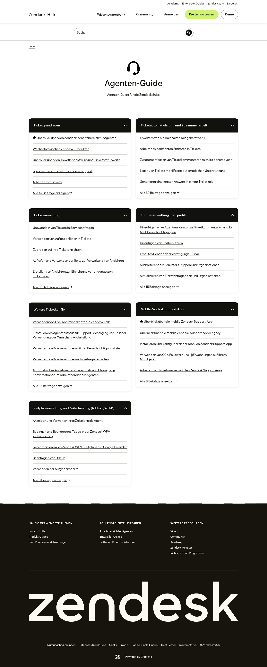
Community (144, 14)
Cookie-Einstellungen (145, 645)
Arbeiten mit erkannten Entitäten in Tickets (170, 149)
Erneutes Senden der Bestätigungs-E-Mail (170, 254)
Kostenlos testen (201, 14)
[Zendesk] (133, 601)
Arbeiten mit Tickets (47, 182)
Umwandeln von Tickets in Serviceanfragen (63, 228)
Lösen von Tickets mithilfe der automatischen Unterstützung (183, 171)
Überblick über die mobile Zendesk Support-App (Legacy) (180, 333)
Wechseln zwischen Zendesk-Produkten (61, 149)
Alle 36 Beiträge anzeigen (51, 386)
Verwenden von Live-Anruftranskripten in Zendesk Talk (71, 322)
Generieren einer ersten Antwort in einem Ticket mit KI (178, 182)
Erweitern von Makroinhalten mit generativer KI (173, 138)
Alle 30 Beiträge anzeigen (158, 193)
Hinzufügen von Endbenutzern (161, 243)
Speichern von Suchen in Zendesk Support (62, 171)
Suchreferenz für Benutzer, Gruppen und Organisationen (179, 265)
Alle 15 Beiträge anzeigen (157, 287)
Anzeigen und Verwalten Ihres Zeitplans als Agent (68, 421)
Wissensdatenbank (111, 15)
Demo (229, 14)
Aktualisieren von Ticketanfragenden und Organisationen (180, 276)
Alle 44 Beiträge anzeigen (51, 193)
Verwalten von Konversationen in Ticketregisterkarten (71, 359)
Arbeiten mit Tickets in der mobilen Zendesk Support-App (181, 370)
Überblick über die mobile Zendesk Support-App (178, 322)
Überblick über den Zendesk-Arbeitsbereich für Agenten (76, 138)
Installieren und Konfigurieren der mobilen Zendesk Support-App (186, 344)
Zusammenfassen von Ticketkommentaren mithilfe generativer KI (186, 160)
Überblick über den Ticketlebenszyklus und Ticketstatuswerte (76, 160)
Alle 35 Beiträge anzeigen (51, 287)
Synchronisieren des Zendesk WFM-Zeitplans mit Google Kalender (80, 447)
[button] (74, 125)
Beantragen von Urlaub (49, 458)
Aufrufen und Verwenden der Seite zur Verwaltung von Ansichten (78, 261)
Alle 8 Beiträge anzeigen (50, 480)
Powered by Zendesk (138, 656)
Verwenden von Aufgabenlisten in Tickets (62, 239)
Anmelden (171, 14)
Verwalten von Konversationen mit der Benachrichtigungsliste (76, 348)
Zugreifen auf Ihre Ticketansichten (57, 250)
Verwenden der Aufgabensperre (55, 469)
